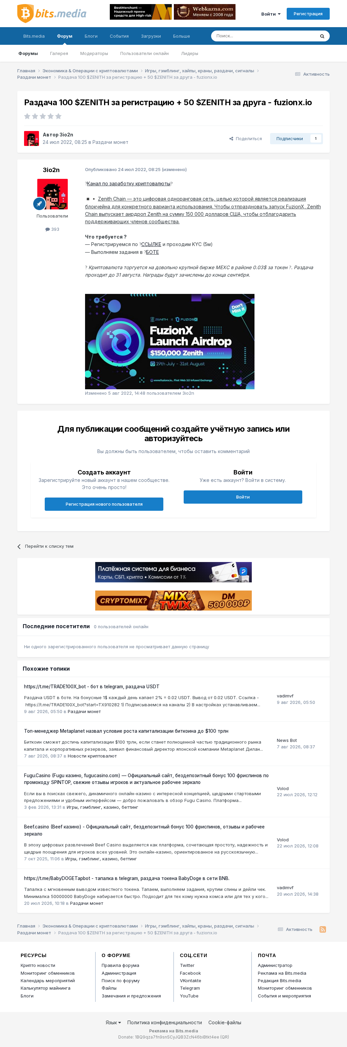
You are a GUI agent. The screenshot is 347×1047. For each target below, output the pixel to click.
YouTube (189, 995)
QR (225, 1037)
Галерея (59, 53)
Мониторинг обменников (48, 973)
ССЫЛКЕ (151, 244)
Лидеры (189, 53)
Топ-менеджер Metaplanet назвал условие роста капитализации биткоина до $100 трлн (126, 731)
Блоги (91, 36)
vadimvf (285, 695)
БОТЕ (152, 252)
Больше (181, 36)
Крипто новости (38, 965)
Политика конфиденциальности (164, 1022)
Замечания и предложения (131, 995)
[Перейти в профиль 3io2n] (31, 138)
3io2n (66, 134)
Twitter (187, 965)
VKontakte (190, 980)
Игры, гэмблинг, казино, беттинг (102, 807)
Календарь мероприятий (48, 980)
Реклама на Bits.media (282, 973)
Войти (269, 14)
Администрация (119, 973)
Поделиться (247, 138)
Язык (112, 1022)
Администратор (275, 965)
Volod (283, 788)
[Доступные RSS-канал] (323, 929)
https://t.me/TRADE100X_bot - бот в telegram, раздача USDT (92, 686)
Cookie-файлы (224, 1022)
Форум (65, 36)
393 (54, 229)
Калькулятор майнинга (45, 988)
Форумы (28, 53)
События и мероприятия (284, 995)
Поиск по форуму (121, 980)
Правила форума (120, 965)
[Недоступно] (169, 341)
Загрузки (151, 36)
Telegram (190, 988)
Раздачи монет (110, 142)
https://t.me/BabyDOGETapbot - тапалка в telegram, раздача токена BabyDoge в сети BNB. (126, 878)
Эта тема (297, 35)
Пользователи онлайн (144, 53)
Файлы (109, 988)
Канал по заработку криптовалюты (128, 183)
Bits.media (34, 36)
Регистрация (308, 13)
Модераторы (94, 53)
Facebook (190, 973)
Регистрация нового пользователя (104, 504)
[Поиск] (322, 36)
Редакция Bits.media (279, 980)
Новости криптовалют (92, 756)
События (119, 36)
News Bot (287, 740)
